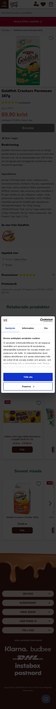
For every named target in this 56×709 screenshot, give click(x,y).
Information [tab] (28, 328)
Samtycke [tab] (10, 328)
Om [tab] (46, 328)
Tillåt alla (28, 377)
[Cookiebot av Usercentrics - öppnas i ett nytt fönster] (40, 320)
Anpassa (26, 386)
